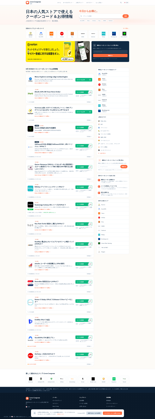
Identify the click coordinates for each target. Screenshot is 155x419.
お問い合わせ (82, 406)
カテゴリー (89, 2)
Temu (88, 20)
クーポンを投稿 (83, 403)
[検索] (120, 2)
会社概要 (81, 400)
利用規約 (108, 400)
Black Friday (56, 406)
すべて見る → (126, 28)
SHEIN (104, 20)
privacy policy (103, 58)
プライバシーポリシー (112, 403)
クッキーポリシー (110, 406)
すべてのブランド (67, 2)
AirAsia (94, 20)
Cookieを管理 (81, 413)
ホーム (59, 2)
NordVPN (82, 20)
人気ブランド (79, 2)
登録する (110, 55)
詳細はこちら (60, 414)
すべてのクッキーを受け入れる (112, 413)
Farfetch (111, 20)
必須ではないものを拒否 (94, 413)
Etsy (99, 20)
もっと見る (98, 2)
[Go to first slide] (87, 51)
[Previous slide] (28, 51)
